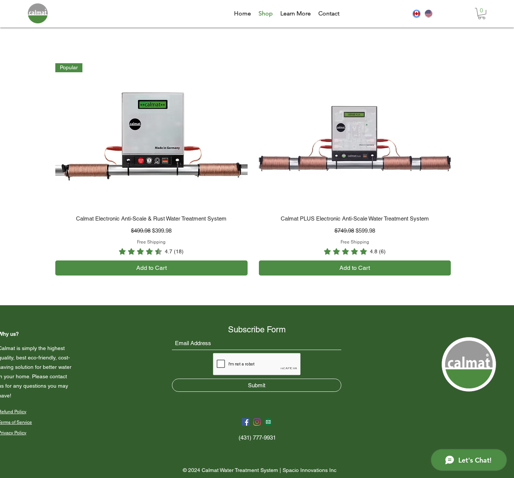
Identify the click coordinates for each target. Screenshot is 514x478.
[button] (296, 13)
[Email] (268, 422)
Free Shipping (151, 242)
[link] (481, 13)
